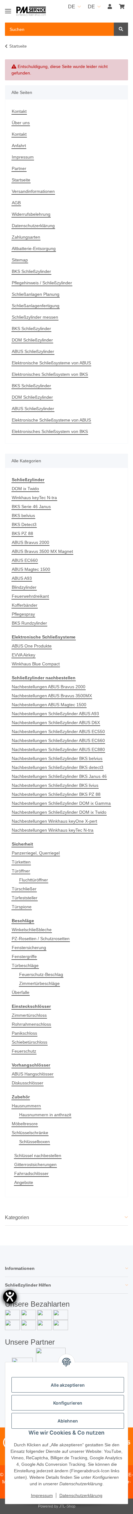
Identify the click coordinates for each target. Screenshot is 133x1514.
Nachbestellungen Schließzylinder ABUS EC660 (58, 740)
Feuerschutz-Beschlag (41, 974)
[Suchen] (121, 29)
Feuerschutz (24, 1051)
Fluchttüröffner (33, 879)
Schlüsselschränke (30, 1132)
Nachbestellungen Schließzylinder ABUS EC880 (58, 749)
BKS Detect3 (24, 524)
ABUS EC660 (25, 560)
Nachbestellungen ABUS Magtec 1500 (49, 704)
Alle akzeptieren (68, 1385)
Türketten (21, 861)
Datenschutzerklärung (33, 225)
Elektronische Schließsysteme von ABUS (51, 362)
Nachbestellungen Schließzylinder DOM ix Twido (59, 812)
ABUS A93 (22, 578)
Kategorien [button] (17, 1217)
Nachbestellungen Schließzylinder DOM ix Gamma (61, 803)
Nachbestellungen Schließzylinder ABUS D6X (56, 722)
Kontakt (19, 111)
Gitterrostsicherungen (35, 1164)
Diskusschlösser (27, 1082)
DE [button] (71, 6)
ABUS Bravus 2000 (30, 542)
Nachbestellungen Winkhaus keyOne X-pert (54, 821)
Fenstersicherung (29, 947)
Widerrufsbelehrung (31, 214)
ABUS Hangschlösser (33, 1073)
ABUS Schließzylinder (33, 351)
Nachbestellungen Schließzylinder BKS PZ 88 (56, 794)
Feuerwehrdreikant (30, 596)
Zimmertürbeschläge (39, 983)
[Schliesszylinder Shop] (31, 12)
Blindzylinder (24, 587)
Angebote (23, 1182)
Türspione (22, 906)
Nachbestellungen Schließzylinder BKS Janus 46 (59, 776)
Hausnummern (26, 1105)
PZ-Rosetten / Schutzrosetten (41, 938)
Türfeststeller (24, 897)
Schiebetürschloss (29, 1042)
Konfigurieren (67, 1403)
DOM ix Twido (25, 488)
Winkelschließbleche (32, 929)
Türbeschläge (25, 965)
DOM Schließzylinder (32, 339)
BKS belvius (23, 515)
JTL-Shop (67, 1506)
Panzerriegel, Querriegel (36, 852)
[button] (109, 7)
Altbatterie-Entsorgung (34, 248)
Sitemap (20, 259)
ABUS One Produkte (32, 645)
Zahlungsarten (26, 237)
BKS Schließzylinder (31, 271)
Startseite (21, 179)
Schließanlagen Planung (35, 294)
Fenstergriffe (24, 956)
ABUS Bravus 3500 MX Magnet (42, 551)
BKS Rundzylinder (29, 623)
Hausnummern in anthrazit (45, 1114)
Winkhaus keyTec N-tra (34, 497)
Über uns (21, 122)
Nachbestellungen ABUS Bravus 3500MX (52, 695)
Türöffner (21, 870)
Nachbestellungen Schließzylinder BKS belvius (57, 758)
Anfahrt (19, 145)
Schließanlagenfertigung (35, 305)
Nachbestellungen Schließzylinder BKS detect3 (57, 767)
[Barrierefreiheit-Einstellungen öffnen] (10, 1297)
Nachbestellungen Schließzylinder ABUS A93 (55, 713)
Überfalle (20, 992)
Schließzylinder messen (35, 317)
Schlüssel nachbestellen (37, 1155)
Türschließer (24, 888)
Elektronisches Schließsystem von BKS (50, 374)
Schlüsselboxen (34, 1141)
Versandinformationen (33, 191)
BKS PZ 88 (22, 533)
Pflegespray (23, 614)
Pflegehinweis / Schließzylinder (42, 282)
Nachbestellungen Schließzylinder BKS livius (55, 785)
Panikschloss (24, 1033)
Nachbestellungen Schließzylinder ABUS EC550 (58, 731)
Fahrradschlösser (31, 1173)
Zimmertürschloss (29, 1015)
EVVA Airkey (23, 654)
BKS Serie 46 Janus (31, 506)
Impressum (23, 157)
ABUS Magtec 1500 (31, 569)
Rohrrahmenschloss (31, 1024)
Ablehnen (68, 1420)
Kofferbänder (24, 605)
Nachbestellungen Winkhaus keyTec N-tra (52, 830)
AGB (16, 202)
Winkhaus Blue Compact (36, 663)
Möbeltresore (25, 1123)
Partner (19, 168)
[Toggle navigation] (8, 8)
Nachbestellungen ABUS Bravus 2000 (48, 686)
